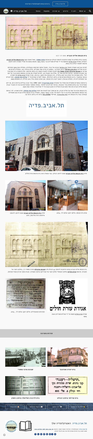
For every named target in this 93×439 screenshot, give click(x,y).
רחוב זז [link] (73, 11)
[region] (46, 4)
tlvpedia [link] (46, 11)
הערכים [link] (55, 11)
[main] (46, 75)
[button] (90, 11)
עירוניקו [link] (65, 11)
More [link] (81, 11)
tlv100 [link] (38, 11)
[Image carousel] (46, 108)
